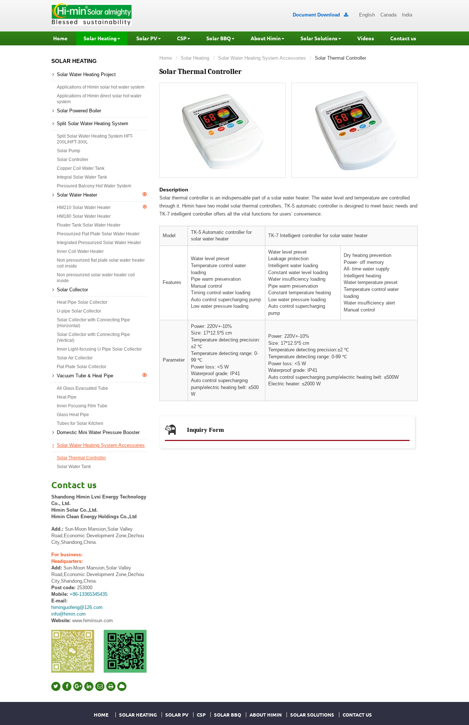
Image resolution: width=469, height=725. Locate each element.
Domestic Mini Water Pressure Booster (98, 432)
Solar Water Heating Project (86, 74)
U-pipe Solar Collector (79, 311)
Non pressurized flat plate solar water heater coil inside (101, 263)
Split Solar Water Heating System (92, 123)
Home (165, 58)
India (407, 15)
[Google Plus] (77, 686)
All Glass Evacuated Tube (82, 388)
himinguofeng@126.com (77, 607)
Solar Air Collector (75, 357)
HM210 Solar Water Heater (84, 207)
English (367, 15)
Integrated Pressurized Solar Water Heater (99, 242)
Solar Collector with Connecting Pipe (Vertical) (93, 337)
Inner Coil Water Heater (80, 251)
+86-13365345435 (88, 594)
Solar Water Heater (77, 195)
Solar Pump (68, 150)
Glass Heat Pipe (73, 414)
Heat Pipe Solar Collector (82, 302)
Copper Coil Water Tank (80, 168)
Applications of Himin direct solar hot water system (99, 98)
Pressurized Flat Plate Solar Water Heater (98, 233)
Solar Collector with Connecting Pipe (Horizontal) (93, 322)
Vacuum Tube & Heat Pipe (85, 375)
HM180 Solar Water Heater (84, 216)
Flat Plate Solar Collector (81, 366)
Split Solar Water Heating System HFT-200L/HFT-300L (95, 139)
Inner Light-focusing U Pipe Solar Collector (99, 349)
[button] (102, 38)
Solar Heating (195, 58)
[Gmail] (99, 686)
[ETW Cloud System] (121, 686)
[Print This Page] (110, 686)
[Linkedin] (88, 686)
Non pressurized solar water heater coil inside (96, 277)
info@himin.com (68, 614)
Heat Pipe (67, 397)
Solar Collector (72, 289)
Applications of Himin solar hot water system (100, 87)
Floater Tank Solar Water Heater (89, 225)
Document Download (320, 15)
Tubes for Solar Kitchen (80, 423)
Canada (388, 15)
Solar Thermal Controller (81, 457)
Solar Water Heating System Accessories (262, 58)
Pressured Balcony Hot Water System (94, 185)
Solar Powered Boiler (79, 110)
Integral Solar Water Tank (82, 177)
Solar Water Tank (74, 466)
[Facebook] (66, 686)
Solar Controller (72, 159)
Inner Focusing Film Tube (82, 405)
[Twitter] (55, 686)
